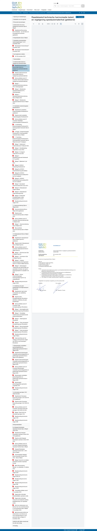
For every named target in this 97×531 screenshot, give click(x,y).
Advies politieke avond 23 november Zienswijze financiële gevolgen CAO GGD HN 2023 (20, 408)
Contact (49, 9)
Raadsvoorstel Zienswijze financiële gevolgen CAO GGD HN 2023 (21, 403)
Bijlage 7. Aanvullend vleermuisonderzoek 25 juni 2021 (20, 184)
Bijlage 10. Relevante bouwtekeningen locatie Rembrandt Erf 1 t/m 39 (19, 197)
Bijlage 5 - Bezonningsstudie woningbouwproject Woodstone (20, 327)
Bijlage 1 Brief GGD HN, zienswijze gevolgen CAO (19, 413)
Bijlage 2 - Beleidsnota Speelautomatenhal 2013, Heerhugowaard (19, 91)
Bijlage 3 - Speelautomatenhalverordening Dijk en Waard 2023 (20, 96)
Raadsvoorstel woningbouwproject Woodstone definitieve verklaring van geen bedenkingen (20, 299)
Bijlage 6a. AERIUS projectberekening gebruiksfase (20, 170)
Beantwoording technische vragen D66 (20, 421)
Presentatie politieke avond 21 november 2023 (20, 491)
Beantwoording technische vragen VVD (20, 202)
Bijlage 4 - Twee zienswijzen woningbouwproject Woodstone (20, 323)
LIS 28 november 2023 (20, 56)
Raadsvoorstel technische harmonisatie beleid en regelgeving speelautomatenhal (20, 74)
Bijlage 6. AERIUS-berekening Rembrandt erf (19, 166)
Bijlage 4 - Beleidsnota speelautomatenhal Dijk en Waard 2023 (20, 101)
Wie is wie (36, 9)
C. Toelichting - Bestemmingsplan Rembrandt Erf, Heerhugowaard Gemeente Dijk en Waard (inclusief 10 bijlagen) (21, 139)
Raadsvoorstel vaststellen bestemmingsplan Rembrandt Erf (20, 116)
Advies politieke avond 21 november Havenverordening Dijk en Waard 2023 (20, 220)
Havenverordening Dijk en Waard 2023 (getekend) (20, 210)
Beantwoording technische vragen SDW (20, 282)
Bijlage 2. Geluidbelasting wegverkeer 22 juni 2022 (20, 149)
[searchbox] (67, 6)
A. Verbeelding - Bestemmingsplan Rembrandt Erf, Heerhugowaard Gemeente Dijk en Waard (21, 127)
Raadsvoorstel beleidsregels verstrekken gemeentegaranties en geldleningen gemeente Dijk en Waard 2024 (21, 362)
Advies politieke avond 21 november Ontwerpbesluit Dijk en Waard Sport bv (20, 249)
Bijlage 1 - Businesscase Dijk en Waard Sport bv (21, 253)
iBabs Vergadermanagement (70, 530)
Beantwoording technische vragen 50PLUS (20, 475)
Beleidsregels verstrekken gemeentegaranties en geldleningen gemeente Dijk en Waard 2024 (20, 378)
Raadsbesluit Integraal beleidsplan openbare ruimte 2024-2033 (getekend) (21, 434)
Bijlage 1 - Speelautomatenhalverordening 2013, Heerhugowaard (20, 85)
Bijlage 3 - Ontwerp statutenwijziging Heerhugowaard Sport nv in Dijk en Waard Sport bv (21, 262)
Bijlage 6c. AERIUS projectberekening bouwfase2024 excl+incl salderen (20, 180)
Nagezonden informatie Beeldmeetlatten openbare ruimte (20, 495)
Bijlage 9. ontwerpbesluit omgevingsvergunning (19, 192)
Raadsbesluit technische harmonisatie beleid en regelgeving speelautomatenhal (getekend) (20, 68)
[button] (83, 6)
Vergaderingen (21, 9)
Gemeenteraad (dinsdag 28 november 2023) (37, 12)
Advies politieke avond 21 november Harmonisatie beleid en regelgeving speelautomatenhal (20, 80)
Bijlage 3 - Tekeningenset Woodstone (20, 319)
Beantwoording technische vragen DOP (20, 471)
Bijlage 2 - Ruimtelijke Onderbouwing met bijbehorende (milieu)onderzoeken (20, 315)
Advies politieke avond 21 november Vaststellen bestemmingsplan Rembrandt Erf (20, 121)
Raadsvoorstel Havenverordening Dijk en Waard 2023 (20, 215)
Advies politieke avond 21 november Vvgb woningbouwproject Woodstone (20, 305)
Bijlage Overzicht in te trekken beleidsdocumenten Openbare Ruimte (21, 462)
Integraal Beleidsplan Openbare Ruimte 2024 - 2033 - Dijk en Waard (20, 451)
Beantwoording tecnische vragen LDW (20, 479)
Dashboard (14, 9)
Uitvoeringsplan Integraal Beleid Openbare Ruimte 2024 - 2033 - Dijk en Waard (20, 456)
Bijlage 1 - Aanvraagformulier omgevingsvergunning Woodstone (21, 310)
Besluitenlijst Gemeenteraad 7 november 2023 (21, 46)
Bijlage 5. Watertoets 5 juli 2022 (20, 162)
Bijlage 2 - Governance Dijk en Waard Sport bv (20, 257)
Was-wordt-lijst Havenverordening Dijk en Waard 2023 (20, 229)
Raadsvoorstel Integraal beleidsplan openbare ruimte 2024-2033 (21, 440)
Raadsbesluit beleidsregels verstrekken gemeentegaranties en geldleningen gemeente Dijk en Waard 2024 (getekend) (21, 355)
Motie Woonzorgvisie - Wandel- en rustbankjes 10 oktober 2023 (21, 467)
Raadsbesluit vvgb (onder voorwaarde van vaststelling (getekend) (20, 293)
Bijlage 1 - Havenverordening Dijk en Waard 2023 (21, 225)
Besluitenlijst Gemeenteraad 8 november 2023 (21, 50)
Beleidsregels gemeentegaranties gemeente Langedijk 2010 (20, 384)
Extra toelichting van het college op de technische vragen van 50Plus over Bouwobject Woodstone (20, 340)
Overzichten (29, 9)
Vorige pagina (81, 16)
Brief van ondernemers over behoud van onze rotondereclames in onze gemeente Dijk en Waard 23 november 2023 (21, 508)
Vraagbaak (43, 9)
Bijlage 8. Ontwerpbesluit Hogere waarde (20, 188)
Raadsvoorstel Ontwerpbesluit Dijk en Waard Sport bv (21, 244)
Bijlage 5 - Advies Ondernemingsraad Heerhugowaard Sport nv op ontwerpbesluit (19, 277)
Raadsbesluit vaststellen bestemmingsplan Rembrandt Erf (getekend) (20, 111)
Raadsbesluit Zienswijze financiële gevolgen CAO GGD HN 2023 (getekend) (21, 398)
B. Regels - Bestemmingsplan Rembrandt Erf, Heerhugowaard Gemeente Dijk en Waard (21, 133)
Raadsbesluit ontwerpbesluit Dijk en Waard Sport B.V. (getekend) (20, 239)
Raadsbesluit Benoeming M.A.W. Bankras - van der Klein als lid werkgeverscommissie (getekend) (21, 33)
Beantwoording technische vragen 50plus (20, 335)
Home (20, 12)
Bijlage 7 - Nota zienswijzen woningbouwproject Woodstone (20, 331)
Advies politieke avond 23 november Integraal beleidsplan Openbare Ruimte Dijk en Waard (20, 445)
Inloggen (81, 530)
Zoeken (55, 3)
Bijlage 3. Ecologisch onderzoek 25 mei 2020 (19, 152)
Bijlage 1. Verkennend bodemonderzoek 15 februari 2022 (21, 145)
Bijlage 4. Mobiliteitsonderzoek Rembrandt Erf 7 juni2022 (20, 157)
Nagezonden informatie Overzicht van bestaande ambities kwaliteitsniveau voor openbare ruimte (20, 501)
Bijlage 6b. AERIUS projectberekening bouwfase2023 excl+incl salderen (20, 174)
